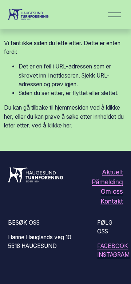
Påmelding (107, 182)
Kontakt (111, 201)
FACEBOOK (112, 245)
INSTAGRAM (113, 254)
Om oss (112, 191)
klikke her (59, 125)
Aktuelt (112, 172)
